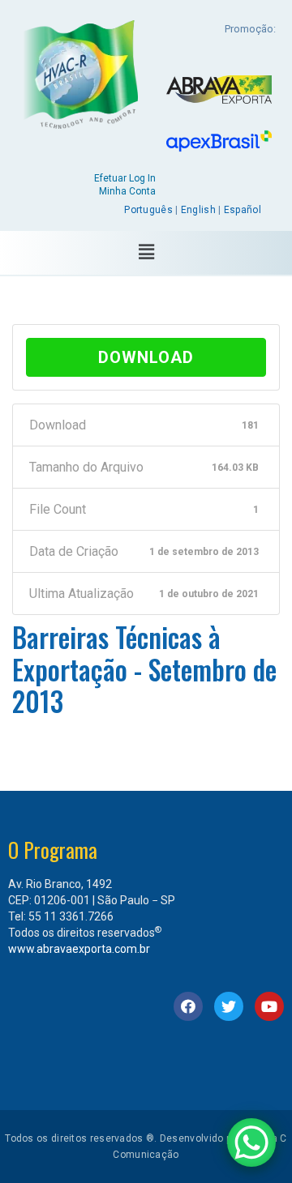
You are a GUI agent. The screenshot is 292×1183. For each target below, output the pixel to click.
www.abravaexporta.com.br (79, 948)
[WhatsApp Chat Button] (251, 1142)
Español (242, 210)
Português (148, 210)
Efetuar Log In (125, 178)
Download (146, 357)
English (198, 210)
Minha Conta (127, 191)
